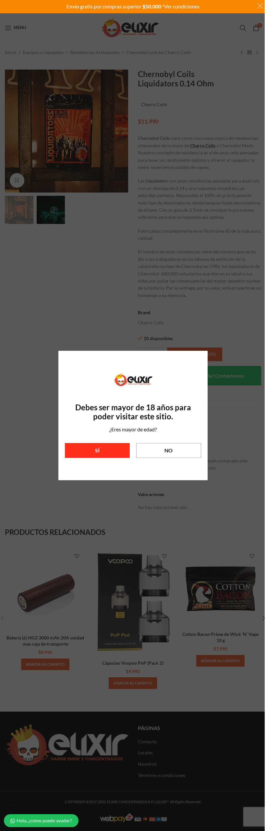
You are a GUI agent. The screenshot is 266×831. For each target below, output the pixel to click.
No (168, 450)
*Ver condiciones (181, 6)
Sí (97, 450)
